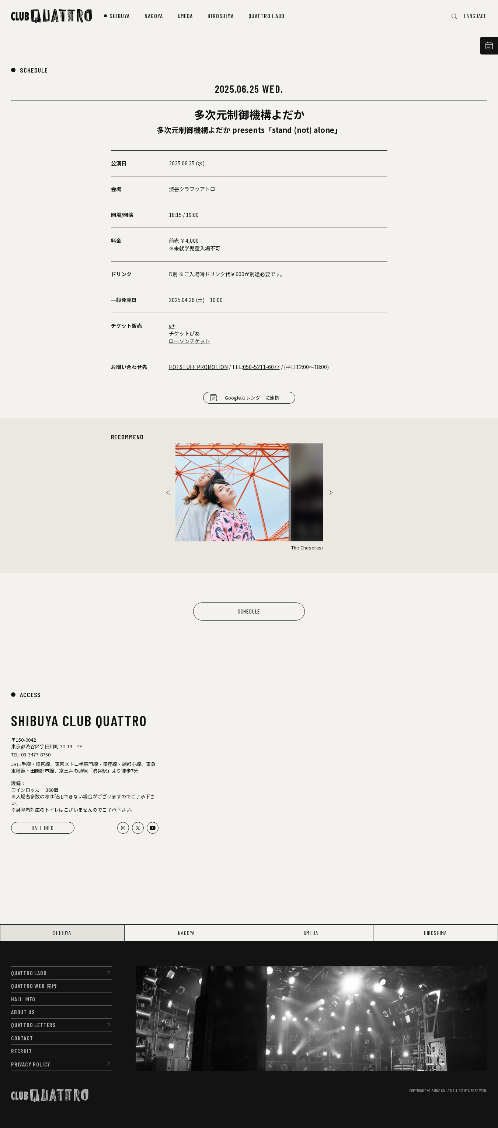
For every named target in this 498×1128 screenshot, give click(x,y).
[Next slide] (330, 492)
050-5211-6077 (261, 366)
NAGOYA (186, 932)
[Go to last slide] (167, 492)
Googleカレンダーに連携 (252, 397)
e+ (172, 325)
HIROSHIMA (435, 932)
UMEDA (311, 932)
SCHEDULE (34, 70)
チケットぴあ (184, 333)
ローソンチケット (189, 341)
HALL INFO (42, 827)
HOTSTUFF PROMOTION (198, 366)
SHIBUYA (62, 932)
